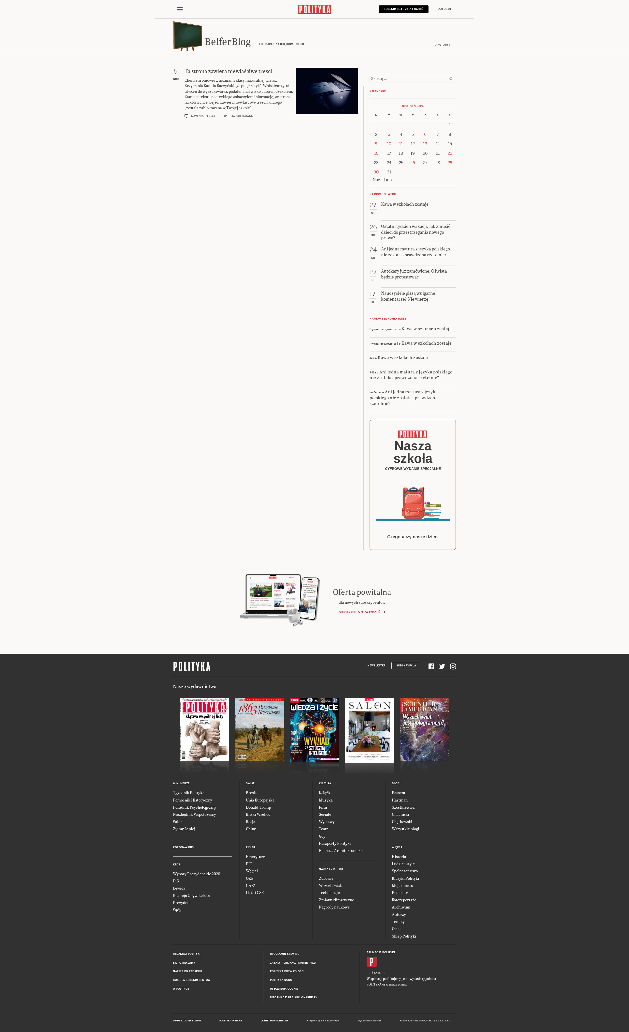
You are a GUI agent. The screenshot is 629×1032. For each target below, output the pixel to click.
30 (376, 172)
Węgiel (252, 871)
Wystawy (327, 821)
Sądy (177, 909)
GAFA (251, 885)
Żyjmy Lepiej (184, 829)
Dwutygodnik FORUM (187, 1020)
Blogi (396, 783)
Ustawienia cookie (284, 988)
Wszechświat (330, 885)
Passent (398, 792)
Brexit (251, 792)
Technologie (329, 892)
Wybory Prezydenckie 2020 (196, 874)
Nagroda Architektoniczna (342, 850)
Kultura (325, 783)
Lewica (179, 888)
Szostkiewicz (403, 807)
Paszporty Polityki (335, 843)
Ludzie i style (403, 863)
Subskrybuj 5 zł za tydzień (359, 612)
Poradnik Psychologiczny (194, 807)
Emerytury (255, 856)
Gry (322, 836)
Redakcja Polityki (186, 953)
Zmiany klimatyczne (336, 900)
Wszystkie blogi (405, 829)
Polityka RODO (281, 980)
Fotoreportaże (404, 900)
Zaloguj (444, 9)
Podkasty (400, 892)
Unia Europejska (260, 800)
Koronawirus (183, 847)
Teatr (323, 829)
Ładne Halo (333, 1020)
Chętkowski (402, 821)
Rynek (250, 847)
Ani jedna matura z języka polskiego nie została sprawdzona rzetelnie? (411, 374)
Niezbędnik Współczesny (194, 814)
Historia (399, 856)
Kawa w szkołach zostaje (426, 328)
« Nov (375, 179)
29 (450, 162)
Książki (325, 792)
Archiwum (401, 907)
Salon (178, 821)
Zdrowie (326, 878)
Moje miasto (402, 885)
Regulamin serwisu (285, 953)
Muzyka (326, 800)
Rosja (250, 821)
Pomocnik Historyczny (192, 800)
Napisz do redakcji (187, 971)
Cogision (321, 1020)
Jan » (387, 179)
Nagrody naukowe (334, 907)
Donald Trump (258, 807)
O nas (396, 928)
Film (323, 807)
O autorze (442, 44)
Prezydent (182, 902)
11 (401, 143)
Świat (250, 783)
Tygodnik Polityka (188, 792)
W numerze (181, 783)
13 (425, 143)
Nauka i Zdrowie (331, 869)
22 (450, 153)
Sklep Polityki (404, 936)
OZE (250, 878)
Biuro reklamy (184, 962)
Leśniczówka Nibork (274, 1020)
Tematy (398, 921)
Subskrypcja (406, 665)
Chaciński (400, 814)
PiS (176, 881)
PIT (249, 863)
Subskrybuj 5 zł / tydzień (404, 9)
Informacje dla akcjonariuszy (293, 997)
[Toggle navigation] (180, 9)
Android (380, 973)
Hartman (400, 800)
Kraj (176, 864)
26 (412, 162)
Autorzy (399, 914)
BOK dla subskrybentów (192, 980)
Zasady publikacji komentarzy (293, 962)
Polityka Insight (230, 1020)
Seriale (325, 814)
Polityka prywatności (287, 971)
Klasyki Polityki (405, 878)
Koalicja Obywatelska (191, 895)
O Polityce (181, 988)
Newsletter (377, 665)
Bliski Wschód (258, 814)
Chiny (251, 829)
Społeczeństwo (405, 871)
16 (376, 153)
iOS (369, 973)
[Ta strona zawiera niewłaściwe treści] (327, 93)
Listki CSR (255, 892)
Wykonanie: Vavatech (370, 1020)
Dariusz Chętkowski (239, 116)
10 (389, 143)
